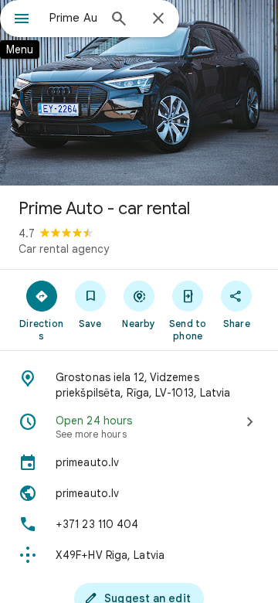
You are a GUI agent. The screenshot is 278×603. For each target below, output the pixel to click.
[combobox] (73, 18)
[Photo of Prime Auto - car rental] (139, 93)
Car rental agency (64, 249)
